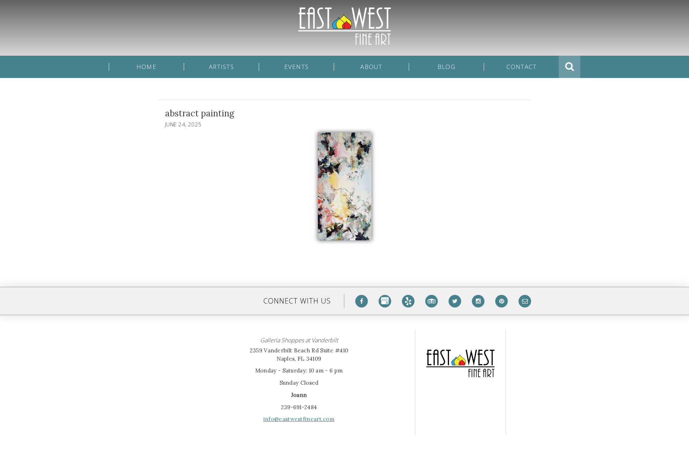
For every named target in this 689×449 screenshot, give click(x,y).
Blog (446, 67)
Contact (521, 67)
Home (146, 67)
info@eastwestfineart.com (298, 419)
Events (296, 67)
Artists (221, 67)
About (371, 67)
